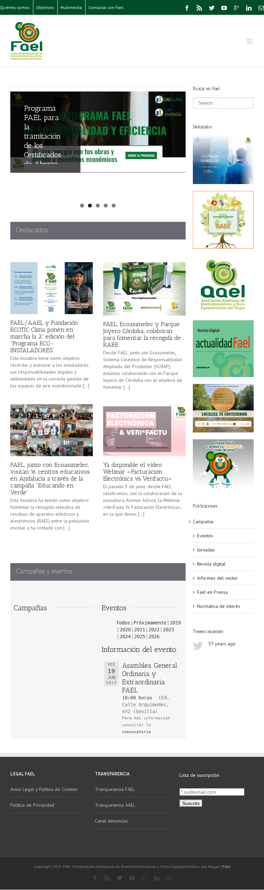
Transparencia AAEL (115, 805)
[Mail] (261, 8)
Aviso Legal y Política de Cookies (44, 789)
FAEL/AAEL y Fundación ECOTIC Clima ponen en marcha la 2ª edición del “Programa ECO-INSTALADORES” (44, 336)
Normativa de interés (218, 606)
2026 (154, 636)
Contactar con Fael (106, 7)
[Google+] (236, 8)
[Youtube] (224, 8)
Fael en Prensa (212, 592)
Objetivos (45, 7)
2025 (139, 636)
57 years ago (221, 644)
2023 (168, 629)
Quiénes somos (15, 7)
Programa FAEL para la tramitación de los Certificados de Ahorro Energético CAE (42, 145)
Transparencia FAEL (115, 789)
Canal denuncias (111, 821)
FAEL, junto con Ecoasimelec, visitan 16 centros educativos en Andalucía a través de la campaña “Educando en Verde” (50, 478)
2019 (175, 622)
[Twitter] (211, 8)
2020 (125, 629)
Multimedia (71, 7)
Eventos (205, 536)
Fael (226, 866)
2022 (154, 629)
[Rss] (199, 8)
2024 (125, 636)
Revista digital (211, 564)
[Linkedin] (249, 8)
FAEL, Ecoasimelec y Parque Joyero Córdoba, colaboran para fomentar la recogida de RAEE (142, 334)
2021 (139, 629)
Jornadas (206, 550)
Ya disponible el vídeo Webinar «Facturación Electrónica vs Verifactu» (137, 471)
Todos (123, 622)
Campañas (203, 521)
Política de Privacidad (32, 805)
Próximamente (149, 622)
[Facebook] (187, 8)
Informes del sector (217, 578)
